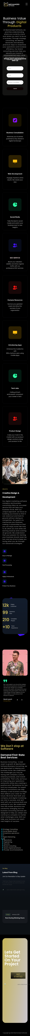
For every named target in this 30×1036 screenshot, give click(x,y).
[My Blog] (11, 4)
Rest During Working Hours (15, 918)
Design (8, 914)
